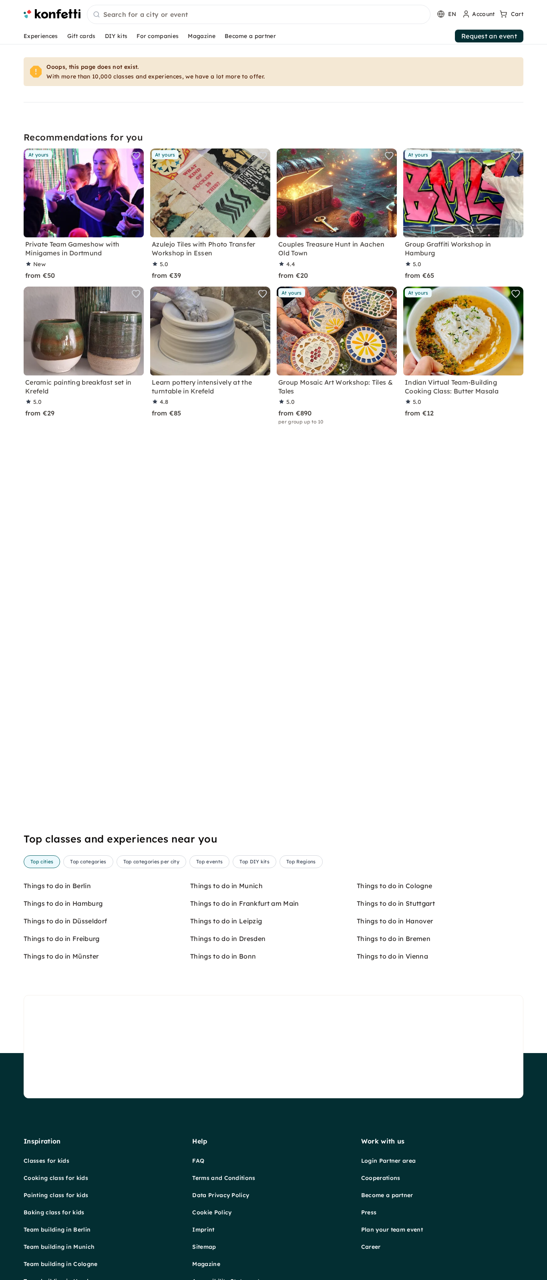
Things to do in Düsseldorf (65, 921)
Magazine (201, 36)
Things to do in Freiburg (62, 939)
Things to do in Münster (61, 956)
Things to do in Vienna (392, 956)
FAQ (198, 1160)
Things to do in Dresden (227, 939)
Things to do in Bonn (223, 956)
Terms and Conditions (223, 1178)
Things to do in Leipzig (226, 921)
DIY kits (116, 36)
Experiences (41, 36)
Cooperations (380, 1178)
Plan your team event (392, 1229)
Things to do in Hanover (395, 921)
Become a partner (250, 36)
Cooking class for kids (56, 1178)
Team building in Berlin (57, 1229)
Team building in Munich (59, 1246)
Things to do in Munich (226, 886)
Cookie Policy (211, 1212)
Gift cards (81, 36)
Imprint (203, 1229)
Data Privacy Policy (220, 1195)
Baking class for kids (54, 1212)
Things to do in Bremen (393, 939)
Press (369, 1212)
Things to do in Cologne (394, 886)
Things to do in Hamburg (63, 903)
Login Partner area (388, 1160)
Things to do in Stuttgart (396, 903)
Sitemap (204, 1246)
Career (371, 1246)
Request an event (489, 36)
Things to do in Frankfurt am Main (244, 903)
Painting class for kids (56, 1195)
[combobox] (258, 15)
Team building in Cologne (61, 1264)
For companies (158, 36)
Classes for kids (46, 1160)
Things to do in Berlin (57, 886)
